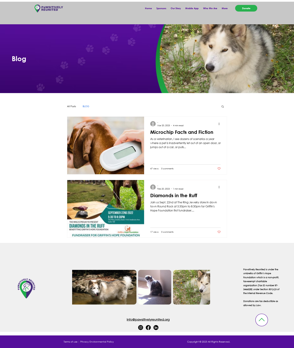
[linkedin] (155, 327)
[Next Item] (204, 287)
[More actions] (220, 124)
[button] (225, 8)
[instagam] (140, 327)
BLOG (86, 106)
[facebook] (148, 327)
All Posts (71, 106)
